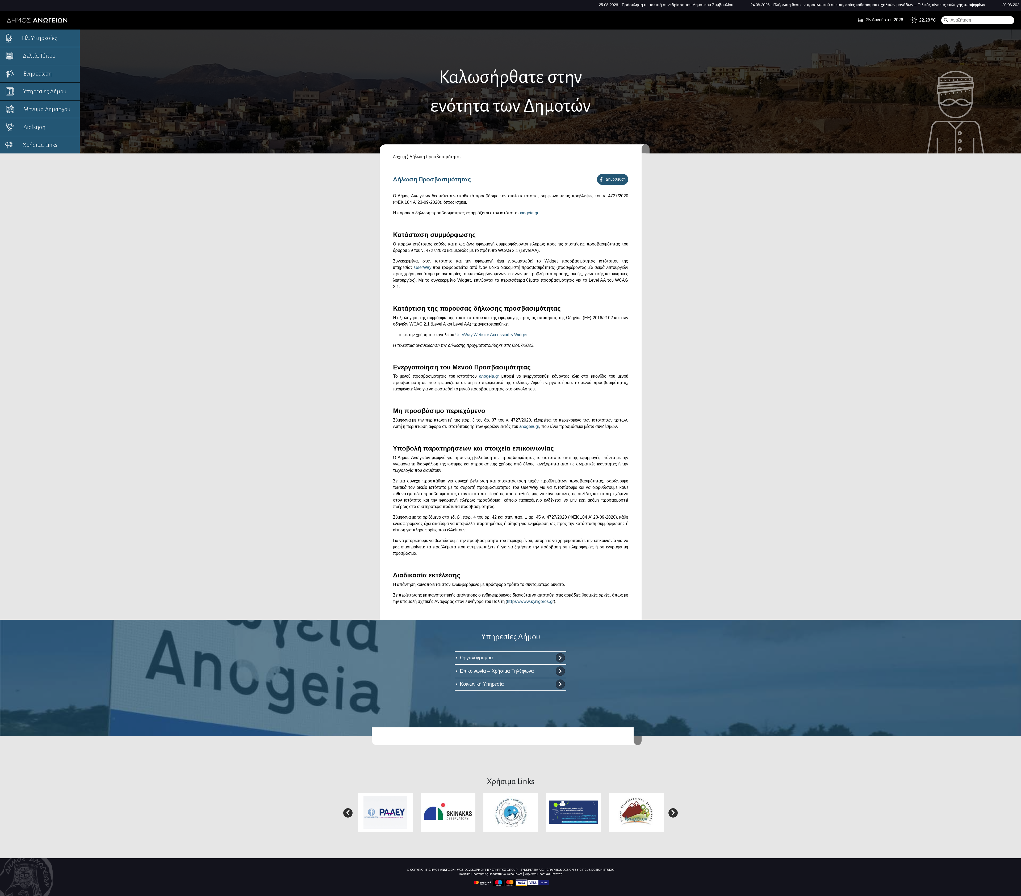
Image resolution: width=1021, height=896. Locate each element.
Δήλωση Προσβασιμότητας (543, 874)
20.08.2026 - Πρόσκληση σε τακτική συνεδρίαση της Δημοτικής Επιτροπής (868, 4)
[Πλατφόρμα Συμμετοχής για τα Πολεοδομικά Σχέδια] (573, 812)
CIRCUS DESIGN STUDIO (596, 869)
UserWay (422, 267)
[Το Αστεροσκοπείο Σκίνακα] (448, 812)
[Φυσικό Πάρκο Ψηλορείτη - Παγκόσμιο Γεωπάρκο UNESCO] (511, 812)
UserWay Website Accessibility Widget (491, 334)
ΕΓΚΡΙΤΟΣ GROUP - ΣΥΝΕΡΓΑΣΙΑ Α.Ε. (518, 869)
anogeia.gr (528, 213)
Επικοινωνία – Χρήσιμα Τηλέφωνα (497, 671)
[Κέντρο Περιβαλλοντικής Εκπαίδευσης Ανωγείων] (636, 812)
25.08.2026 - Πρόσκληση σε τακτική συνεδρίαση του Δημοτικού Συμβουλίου (466, 4)
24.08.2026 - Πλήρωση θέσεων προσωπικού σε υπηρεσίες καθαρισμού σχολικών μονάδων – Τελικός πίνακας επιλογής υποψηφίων (668, 4)
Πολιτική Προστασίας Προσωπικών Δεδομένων (490, 874)
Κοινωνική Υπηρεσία (482, 684)
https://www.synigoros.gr (530, 601)
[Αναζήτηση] (945, 19)
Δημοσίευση (615, 179)
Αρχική (399, 157)
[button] (348, 813)
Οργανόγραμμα (476, 657)
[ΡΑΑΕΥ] (385, 812)
